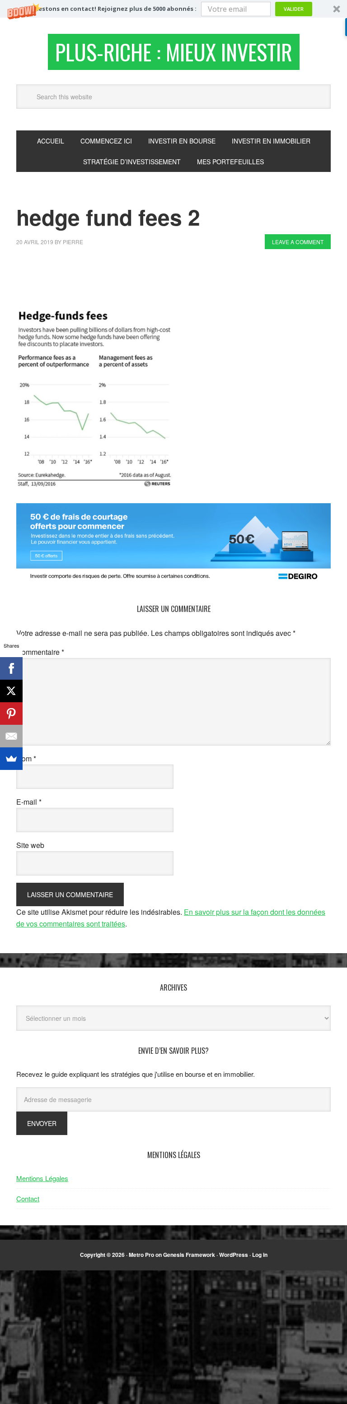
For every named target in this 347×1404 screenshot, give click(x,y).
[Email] (11, 736)
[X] (11, 691)
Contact (27, 1198)
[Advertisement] (180, 280)
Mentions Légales (42, 1178)
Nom (26, 758)
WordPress (233, 1255)
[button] (173, 9)
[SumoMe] (11, 758)
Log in (259, 1255)
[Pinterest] (11, 713)
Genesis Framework (189, 1255)
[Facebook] (11, 668)
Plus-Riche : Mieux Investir (173, 52)
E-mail (29, 802)
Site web (30, 845)
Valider (294, 8)
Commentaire (40, 652)
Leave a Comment (298, 242)
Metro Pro (141, 1255)
